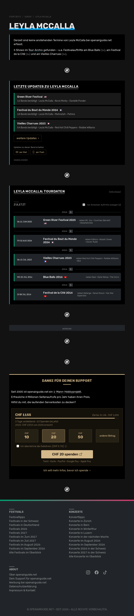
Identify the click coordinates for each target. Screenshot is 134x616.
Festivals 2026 (18, 528)
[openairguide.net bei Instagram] (88, 572)
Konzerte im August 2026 (84, 540)
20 (53, 435)
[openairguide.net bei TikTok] (105, 572)
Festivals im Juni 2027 (23, 536)
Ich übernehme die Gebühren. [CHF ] (42, 446)
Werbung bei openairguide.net (27, 582)
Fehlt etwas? (115, 192)
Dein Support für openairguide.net (30, 578)
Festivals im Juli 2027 (22, 540)
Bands (28, 17)
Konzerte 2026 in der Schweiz (87, 548)
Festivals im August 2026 (24, 544)
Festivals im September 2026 (27, 548)
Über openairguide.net (23, 574)
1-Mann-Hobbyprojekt (67, 391)
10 (26, 435)
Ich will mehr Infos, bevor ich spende (65, 470)
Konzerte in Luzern (80, 532)
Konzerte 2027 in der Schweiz (87, 552)
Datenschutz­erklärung (23, 586)
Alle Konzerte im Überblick (85, 556)
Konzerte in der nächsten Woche (89, 536)
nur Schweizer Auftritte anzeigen (104, 205)
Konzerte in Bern (79, 525)
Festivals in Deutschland (24, 525)
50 (80, 435)
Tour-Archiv (35, 50)
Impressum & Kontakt (22, 590)
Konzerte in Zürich (80, 521)
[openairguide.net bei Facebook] (97, 572)
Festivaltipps (17, 517)
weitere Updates (27, 138)
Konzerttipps (77, 517)
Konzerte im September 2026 (87, 544)
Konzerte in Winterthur (83, 528)
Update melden (21, 160)
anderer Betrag (107, 435)
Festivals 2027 (18, 532)
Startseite (15, 17)
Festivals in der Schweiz (24, 521)
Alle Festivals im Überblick (25, 552)
